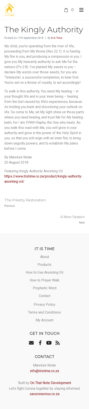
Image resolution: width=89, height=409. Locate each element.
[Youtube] (49, 343)
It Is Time (56, 37)
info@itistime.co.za (44, 371)
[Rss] (57, 343)
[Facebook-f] (40, 343)
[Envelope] (31, 343)
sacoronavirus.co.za (44, 394)
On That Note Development (50, 383)
